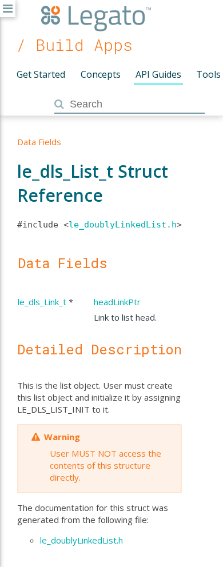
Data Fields (39, 141)
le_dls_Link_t (42, 302)
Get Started (41, 74)
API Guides (158, 74)
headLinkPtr (117, 302)
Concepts (101, 74)
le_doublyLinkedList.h (123, 224)
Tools (208, 74)
